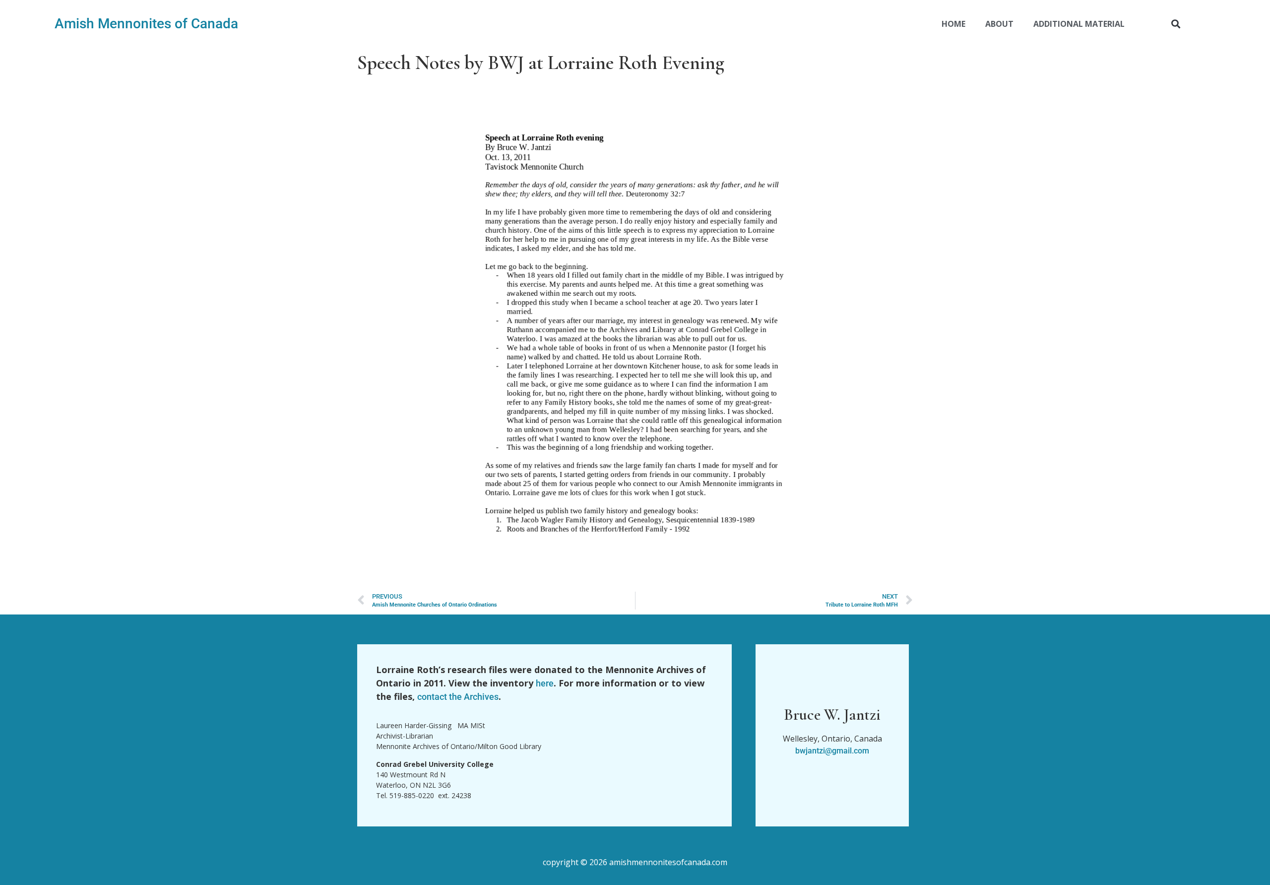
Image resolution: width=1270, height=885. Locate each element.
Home (953, 23)
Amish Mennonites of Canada (146, 23)
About (999, 23)
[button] (1176, 24)
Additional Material (1079, 23)
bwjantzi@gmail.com (832, 750)
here (545, 683)
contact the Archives (458, 696)
